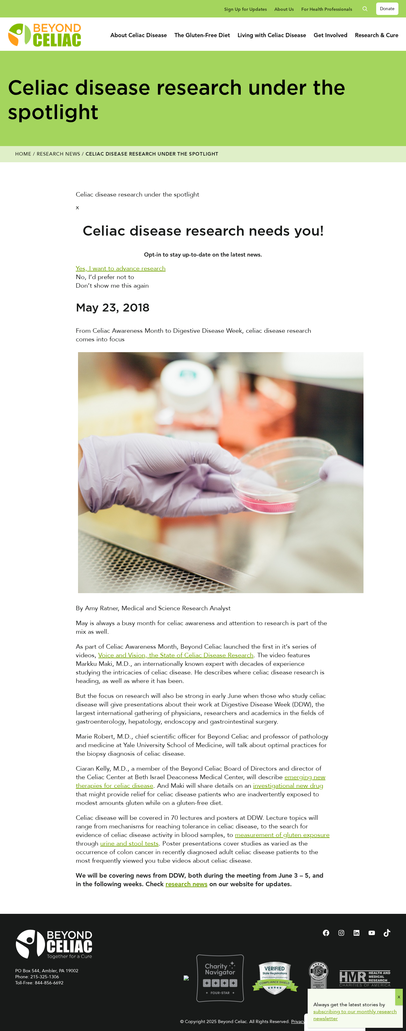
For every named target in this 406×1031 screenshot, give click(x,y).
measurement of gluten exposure (282, 835)
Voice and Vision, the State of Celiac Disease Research (175, 655)
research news (186, 884)
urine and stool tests (129, 843)
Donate (387, 9)
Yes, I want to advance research (121, 268)
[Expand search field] (367, 9)
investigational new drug (288, 785)
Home (23, 154)
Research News (58, 154)
